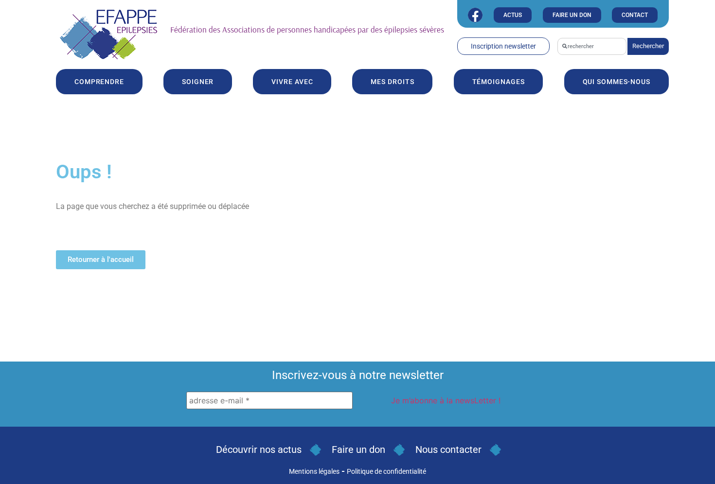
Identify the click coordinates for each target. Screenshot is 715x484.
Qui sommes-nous (617, 82)
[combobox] (591, 46)
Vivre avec (292, 82)
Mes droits (392, 82)
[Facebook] (475, 15)
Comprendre (99, 82)
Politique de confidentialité (386, 471)
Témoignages (498, 82)
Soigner (198, 82)
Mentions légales (314, 471)
